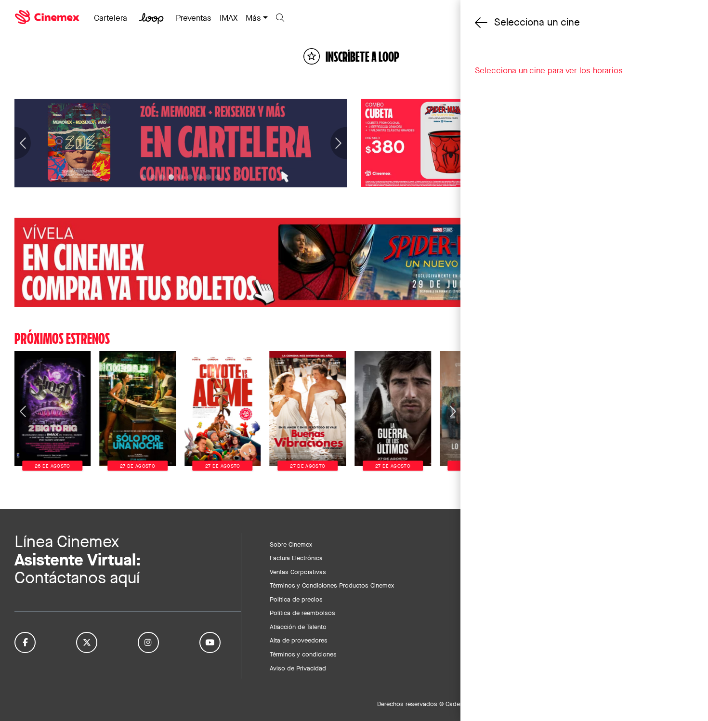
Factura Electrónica (296, 557)
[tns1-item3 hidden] (171, 177)
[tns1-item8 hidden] (218, 177)
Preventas (193, 18)
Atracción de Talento (298, 626)
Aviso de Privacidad (298, 668)
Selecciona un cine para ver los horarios (549, 70)
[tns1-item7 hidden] (208, 177)
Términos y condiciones (303, 654)
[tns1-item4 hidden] (181, 177)
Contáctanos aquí (77, 578)
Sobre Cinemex (291, 544)
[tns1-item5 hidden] (190, 177)
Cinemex (48, 17)
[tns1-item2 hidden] (162, 177)
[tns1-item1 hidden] (153, 177)
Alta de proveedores (299, 640)
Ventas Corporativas (298, 571)
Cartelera (110, 18)
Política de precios (296, 599)
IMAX (228, 18)
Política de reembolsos (302, 612)
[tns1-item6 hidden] (199, 177)
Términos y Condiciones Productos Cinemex (332, 585)
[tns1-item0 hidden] (143, 177)
